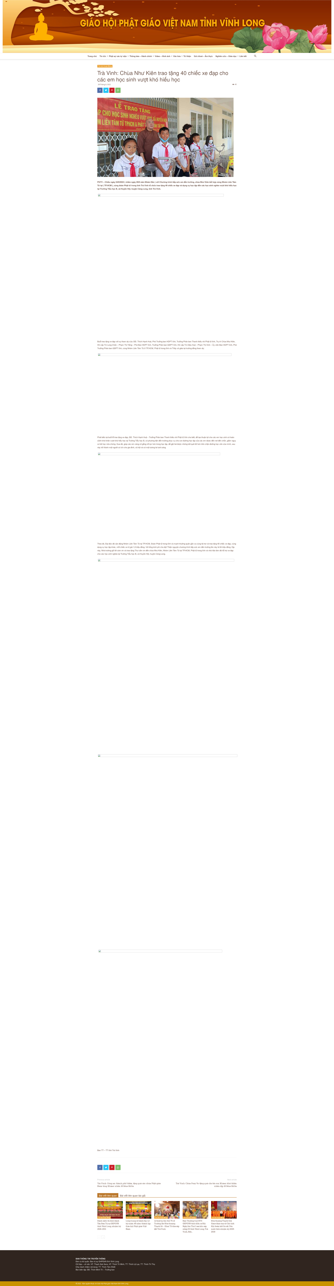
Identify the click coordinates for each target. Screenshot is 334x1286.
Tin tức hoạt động (105, 66)
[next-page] (103, 1237)
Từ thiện (187, 56)
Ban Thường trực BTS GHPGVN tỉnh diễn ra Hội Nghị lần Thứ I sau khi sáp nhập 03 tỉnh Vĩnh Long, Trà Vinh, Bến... (195, 1226)
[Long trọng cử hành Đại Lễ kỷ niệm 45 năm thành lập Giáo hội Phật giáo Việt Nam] (138, 1210)
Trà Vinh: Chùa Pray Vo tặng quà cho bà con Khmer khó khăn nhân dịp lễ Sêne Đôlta (206, 1184)
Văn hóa (177, 56)
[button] (255, 56)
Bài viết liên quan (108, 1195)
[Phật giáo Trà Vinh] (167, 26)
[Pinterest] (112, 90)
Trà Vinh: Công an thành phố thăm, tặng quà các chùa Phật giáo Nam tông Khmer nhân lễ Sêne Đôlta (129, 1184)
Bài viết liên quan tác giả (132, 1195)
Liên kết (243, 56)
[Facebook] (100, 90)
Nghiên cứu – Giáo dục (226, 56)
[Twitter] (106, 90)
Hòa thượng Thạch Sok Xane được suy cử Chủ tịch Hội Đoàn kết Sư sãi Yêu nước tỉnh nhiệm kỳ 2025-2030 (223, 1226)
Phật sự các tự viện (118, 56)
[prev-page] (99, 1237)
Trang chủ (92, 56)
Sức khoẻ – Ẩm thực (203, 56)
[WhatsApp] (118, 90)
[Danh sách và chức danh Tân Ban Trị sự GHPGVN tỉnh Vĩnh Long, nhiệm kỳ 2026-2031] (110, 1210)
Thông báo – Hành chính (141, 56)
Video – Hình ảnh (162, 56)
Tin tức (103, 56)
